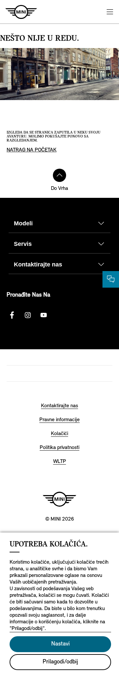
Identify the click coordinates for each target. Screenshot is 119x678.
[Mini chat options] (110, 279)
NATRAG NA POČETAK (32, 150)
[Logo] (59, 499)
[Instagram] (27, 315)
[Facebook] (12, 315)
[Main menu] (109, 12)
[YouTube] (43, 315)
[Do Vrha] (59, 175)
